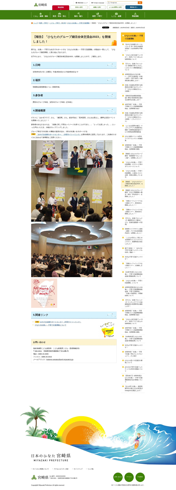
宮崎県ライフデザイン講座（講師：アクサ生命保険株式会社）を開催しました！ (133, 231)
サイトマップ (78, 469)
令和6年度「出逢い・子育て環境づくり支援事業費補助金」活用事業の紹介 (133, 313)
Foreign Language (98, 2)
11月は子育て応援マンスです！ (133, 258)
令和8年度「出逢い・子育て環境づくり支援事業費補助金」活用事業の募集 (133, 147)
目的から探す (79, 7)
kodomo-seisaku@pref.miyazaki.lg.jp (59, 359)
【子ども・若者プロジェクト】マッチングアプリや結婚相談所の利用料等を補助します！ (133, 303)
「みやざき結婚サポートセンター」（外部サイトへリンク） (58, 134)
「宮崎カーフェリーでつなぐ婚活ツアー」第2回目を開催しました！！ (133, 212)
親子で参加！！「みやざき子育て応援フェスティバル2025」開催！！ (133, 250)
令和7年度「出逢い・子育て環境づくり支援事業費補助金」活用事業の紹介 (133, 106)
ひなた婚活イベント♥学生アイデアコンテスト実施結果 (133, 138)
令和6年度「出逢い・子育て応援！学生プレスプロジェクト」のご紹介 (133, 354)
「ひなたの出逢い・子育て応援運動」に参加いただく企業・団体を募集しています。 (133, 174)
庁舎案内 (140, 477)
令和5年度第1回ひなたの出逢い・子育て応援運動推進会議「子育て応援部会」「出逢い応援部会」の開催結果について (134, 291)
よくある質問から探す (115, 7)
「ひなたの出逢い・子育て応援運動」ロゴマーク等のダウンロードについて (133, 164)
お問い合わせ (118, 477)
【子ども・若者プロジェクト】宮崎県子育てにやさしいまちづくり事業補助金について (133, 67)
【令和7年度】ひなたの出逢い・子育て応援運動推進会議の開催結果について (133, 274)
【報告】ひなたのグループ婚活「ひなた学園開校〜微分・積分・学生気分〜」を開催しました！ (133, 193)
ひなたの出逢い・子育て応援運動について (50, 325)
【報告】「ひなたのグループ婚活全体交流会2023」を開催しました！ (134, 184)
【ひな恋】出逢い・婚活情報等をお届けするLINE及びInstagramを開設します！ (134, 388)
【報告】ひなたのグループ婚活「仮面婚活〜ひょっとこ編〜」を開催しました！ (133, 156)
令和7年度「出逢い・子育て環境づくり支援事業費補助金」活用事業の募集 (133, 330)
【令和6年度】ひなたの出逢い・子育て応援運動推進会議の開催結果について (133, 338)
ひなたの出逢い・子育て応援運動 (78, 23)
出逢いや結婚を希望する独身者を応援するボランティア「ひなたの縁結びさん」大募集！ (133, 88)
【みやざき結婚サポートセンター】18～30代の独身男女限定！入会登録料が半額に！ (134, 47)
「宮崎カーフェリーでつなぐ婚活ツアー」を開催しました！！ (133, 265)
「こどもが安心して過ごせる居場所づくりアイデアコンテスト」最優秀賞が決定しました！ (133, 240)
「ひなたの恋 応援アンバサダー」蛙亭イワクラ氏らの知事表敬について (134, 57)
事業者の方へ (134, 7)
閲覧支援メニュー (83, 2)
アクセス (129, 477)
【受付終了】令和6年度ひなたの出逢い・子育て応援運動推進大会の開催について (133, 379)
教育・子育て (43, 23)
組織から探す (97, 7)
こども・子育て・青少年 (58, 23)
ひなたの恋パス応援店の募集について (133, 361)
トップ (35, 23)
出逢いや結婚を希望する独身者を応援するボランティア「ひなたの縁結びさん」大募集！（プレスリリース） (133, 117)
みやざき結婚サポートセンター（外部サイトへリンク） (60, 322)
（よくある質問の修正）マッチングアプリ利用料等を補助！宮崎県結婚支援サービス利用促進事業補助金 (133, 129)
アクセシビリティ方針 (61, 469)
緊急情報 (61, 7)
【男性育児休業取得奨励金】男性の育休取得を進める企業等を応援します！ (133, 98)
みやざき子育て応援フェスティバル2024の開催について (134, 369)
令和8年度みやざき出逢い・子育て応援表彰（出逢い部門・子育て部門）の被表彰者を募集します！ (133, 77)
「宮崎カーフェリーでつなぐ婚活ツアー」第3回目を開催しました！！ (133, 203)
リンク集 (91, 469)
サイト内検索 (108, 2)
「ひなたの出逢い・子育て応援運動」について (133, 281)
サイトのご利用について (41, 469)
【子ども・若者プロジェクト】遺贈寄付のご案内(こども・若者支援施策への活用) (133, 221)
